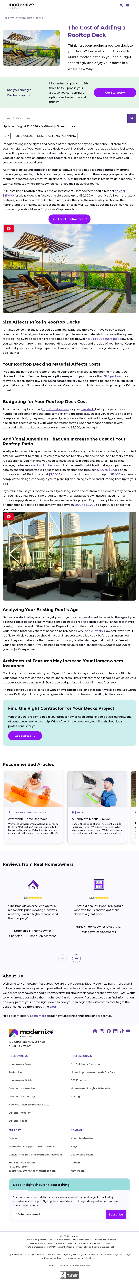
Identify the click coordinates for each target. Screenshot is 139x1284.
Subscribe (116, 1214)
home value (23, 136)
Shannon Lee (66, 126)
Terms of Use (46, 1239)
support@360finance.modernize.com (32, 1170)
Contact (14, 1138)
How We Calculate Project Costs (29, 1104)
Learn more (38, 1015)
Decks (39, 18)
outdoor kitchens (43, 465)
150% (66, 179)
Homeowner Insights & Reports (90, 1088)
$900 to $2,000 (84, 504)
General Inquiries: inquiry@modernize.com (35, 1154)
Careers (76, 1162)
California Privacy (37, 1243)
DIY (6, 136)
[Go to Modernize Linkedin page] (115, 1031)
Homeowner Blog (20, 1064)
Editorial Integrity (20, 1112)
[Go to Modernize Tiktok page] (122, 1031)
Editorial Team (18, 1120)
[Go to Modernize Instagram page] (102, 1031)
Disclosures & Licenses (105, 1239)
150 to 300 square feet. (104, 338)
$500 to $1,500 (107, 470)
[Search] (121, 5)
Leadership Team (82, 1154)
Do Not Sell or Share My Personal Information (89, 1243)
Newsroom (78, 1170)
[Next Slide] (76, 958)
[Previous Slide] (62, 958)
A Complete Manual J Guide (91, 819)
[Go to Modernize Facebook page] (109, 1031)
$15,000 (115, 474)
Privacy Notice (30, 1239)
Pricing (75, 1096)
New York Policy (56, 1243)
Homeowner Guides (21, 1080)
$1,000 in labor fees (55, 409)
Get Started (113, 92)
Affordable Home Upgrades (27, 819)
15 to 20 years (93, 631)
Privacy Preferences (83, 1239)
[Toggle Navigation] (127, 5)
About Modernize (82, 1138)
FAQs (74, 1146)
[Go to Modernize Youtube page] (128, 1031)
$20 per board (114, 376)
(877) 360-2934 (18, 1166)
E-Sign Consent (63, 1239)
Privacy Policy (81, 1247)
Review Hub (16, 1072)
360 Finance (78, 1080)
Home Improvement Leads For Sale (93, 1072)
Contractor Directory (22, 1096)
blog (52, 1006)
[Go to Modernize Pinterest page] (95, 1031)
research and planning (56, 136)
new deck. (88, 409)
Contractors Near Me (22, 1088)
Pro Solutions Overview (85, 1064)
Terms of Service (101, 1247)
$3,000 (53, 474)
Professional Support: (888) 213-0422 (32, 1146)
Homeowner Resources (17, 18)
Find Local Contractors (67, 219)
